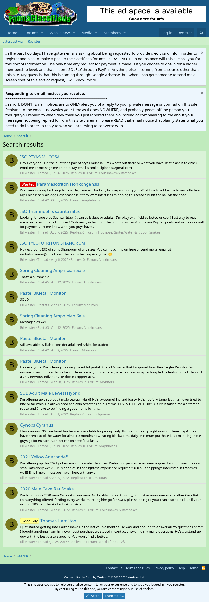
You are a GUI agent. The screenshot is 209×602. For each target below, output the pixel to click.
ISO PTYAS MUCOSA (40, 157)
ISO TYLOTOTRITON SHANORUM (52, 243)
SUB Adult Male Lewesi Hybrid (50, 393)
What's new (60, 32)
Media (86, 32)
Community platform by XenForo (104, 577)
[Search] (201, 32)
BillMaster (27, 173)
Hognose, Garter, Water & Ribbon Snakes (129, 232)
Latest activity (13, 41)
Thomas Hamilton (49, 521)
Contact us (114, 568)
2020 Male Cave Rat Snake (47, 489)
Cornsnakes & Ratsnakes (117, 173)
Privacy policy (163, 568)
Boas (103, 477)
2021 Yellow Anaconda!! (44, 457)
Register (34, 41)
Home (11, 32)
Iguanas (104, 414)
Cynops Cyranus (36, 425)
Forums (31, 32)
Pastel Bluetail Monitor (43, 293)
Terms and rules (138, 568)
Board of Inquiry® (111, 541)
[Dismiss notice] (201, 53)
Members (112, 32)
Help (181, 568)
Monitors (91, 305)
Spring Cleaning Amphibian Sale (52, 270)
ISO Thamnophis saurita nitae (50, 211)
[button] (42, 32)
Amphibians (91, 200)
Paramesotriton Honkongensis (60, 184)
